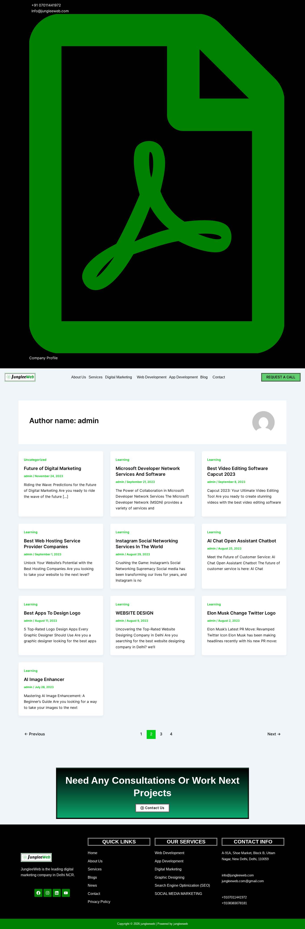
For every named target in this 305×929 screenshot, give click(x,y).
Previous (34, 734)
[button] (120, 377)
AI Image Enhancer (44, 679)
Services (95, 377)
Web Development (151, 377)
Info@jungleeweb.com (50, 11)
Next (274, 734)
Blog (204, 377)
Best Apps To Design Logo (52, 613)
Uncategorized (35, 459)
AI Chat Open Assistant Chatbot (241, 540)
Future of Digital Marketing (52, 468)
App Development (183, 377)
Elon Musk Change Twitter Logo (241, 613)
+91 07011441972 (46, 5)
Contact (219, 377)
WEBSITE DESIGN (134, 613)
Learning (122, 459)
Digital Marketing (118, 377)
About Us (78, 377)
